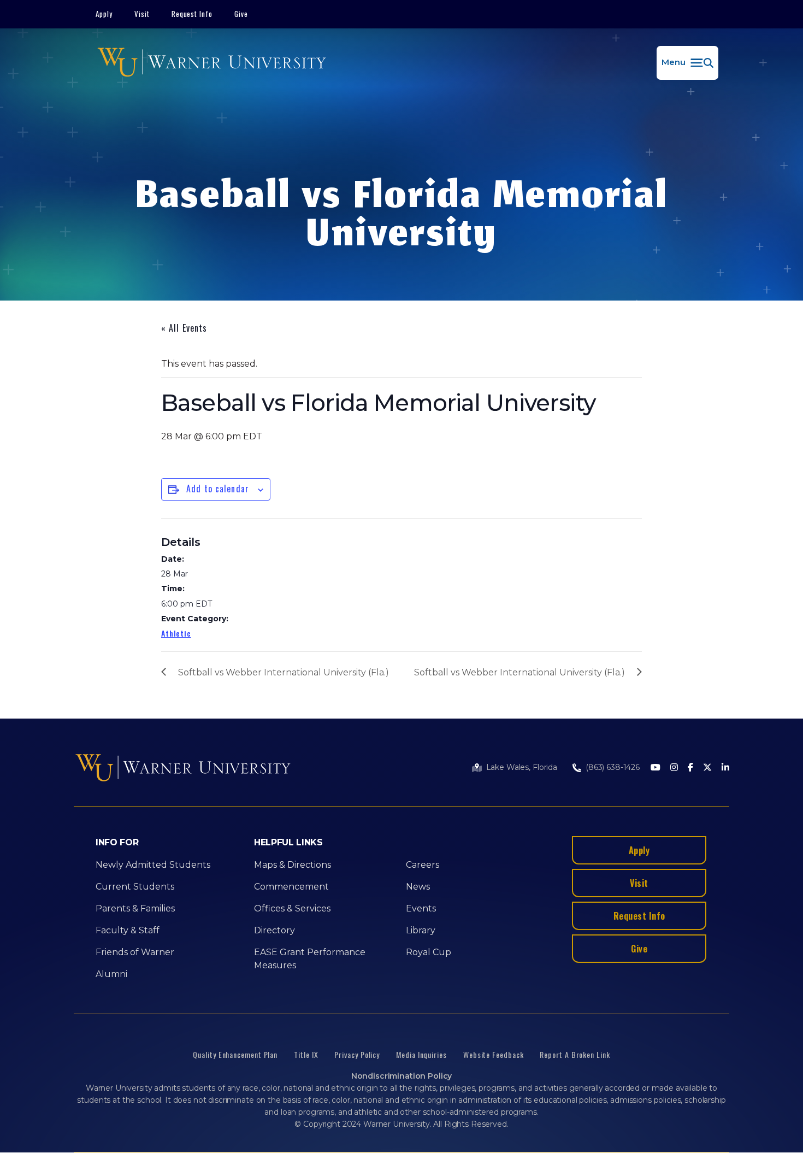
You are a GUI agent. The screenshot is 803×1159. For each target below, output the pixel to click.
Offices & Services (292, 908)
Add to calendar (217, 488)
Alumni (111, 974)
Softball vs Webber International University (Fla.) (283, 672)
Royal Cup (428, 952)
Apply (104, 13)
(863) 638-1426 (613, 767)
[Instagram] (674, 768)
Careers (422, 865)
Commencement (291, 886)
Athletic (176, 633)
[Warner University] (212, 62)
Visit (142, 13)
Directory (274, 930)
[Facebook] (690, 768)
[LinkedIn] (725, 768)
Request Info (192, 13)
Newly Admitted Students (153, 865)
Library (420, 930)
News (418, 886)
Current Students (135, 886)
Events (421, 908)
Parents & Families (135, 908)
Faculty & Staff (128, 930)
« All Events (184, 327)
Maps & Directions (292, 865)
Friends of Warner (135, 952)
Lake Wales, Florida (521, 767)
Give (241, 13)
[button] (687, 63)
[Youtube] (655, 768)
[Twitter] (707, 768)
